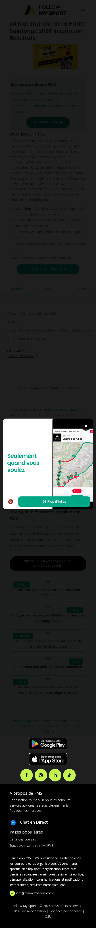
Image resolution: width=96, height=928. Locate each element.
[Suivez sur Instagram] (41, 775)
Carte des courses (23, 839)
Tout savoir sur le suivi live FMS (31, 845)
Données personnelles (65, 911)
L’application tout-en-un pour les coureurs (40, 800)
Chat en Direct (34, 822)
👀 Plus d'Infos (54, 501)
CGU (48, 916)
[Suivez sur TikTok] (69, 775)
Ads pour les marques (26, 810)
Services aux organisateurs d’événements (39, 805)
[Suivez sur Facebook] (26, 775)
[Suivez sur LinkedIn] (55, 775)
